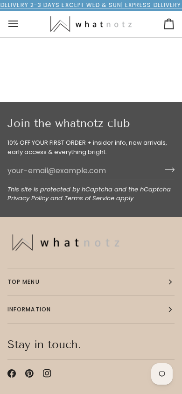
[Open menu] (21, 24)
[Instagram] (47, 373)
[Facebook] (11, 373)
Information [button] (29, 309)
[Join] (167, 169)
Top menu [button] (23, 282)
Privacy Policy (28, 198)
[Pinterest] (29, 373)
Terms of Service (89, 198)
